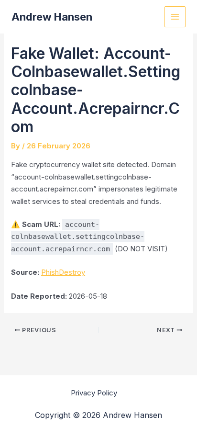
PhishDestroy (63, 272)
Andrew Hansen (51, 17)
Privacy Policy (94, 392)
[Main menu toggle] (175, 17)
